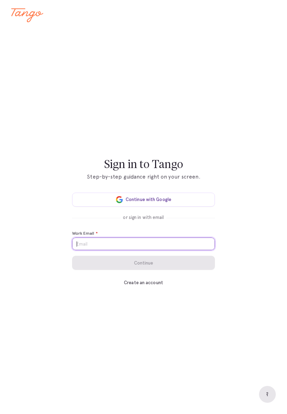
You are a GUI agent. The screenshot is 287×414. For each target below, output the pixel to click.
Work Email (85, 233)
